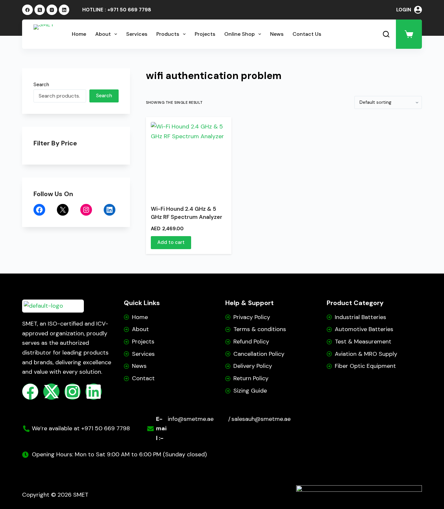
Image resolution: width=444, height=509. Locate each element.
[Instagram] (51, 10)
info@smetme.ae (191, 419)
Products (167, 34)
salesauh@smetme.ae (261, 419)
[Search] (386, 34)
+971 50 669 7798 (129, 10)
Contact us (307, 34)
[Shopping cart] (409, 34)
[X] (63, 210)
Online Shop (239, 34)
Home (79, 34)
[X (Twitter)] (39, 10)
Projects (205, 34)
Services (136, 34)
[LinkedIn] (64, 10)
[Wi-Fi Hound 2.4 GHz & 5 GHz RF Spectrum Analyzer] (189, 154)
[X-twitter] (51, 391)
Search (41, 84)
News (276, 34)
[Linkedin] (93, 391)
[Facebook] (27, 10)
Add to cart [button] (171, 242)
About (103, 34)
